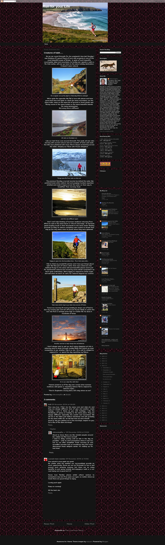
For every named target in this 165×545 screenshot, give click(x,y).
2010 (103, 417)
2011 (103, 415)
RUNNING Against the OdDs (110, 221)
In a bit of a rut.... (107, 379)
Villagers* (104, 204)
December (106, 367)
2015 (103, 406)
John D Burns (106, 233)
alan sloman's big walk (108, 285)
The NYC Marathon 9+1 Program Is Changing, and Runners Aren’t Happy (110, 196)
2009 (103, 420)
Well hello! (110, 242)
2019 (103, 358)
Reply (50, 425)
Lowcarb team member (56, 459)
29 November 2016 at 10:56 (77, 459)
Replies (53, 429)
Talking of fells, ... (107, 315)
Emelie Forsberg (106, 297)
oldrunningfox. (58, 432)
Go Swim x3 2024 (106, 280)
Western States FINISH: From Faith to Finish (113, 224)
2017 (103, 363)
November (106, 370)
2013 (103, 410)
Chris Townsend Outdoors (109, 209)
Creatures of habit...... (109, 372)
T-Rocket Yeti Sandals (113, 329)
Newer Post (49, 524)
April (104, 396)
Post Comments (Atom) (74, 530)
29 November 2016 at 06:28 (63, 404)
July (104, 389)
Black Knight (105, 253)
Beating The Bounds (108, 202)
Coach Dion (105, 327)
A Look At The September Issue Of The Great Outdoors (113, 212)
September (106, 384)
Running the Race (107, 303)
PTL (109, 317)
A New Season (112, 305)
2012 (103, 413)
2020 (103, 356)
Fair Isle (104, 267)
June (104, 391)
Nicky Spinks (105, 345)
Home (46, 44)
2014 (103, 408)
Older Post (89, 524)
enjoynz (89, 541)
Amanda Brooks (106, 193)
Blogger (105, 541)
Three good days (107, 376)
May (104, 393)
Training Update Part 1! (107, 298)
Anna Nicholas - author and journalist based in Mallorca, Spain (110, 341)
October (105, 382)
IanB (49, 404)
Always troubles (106, 254)
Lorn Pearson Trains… (108, 279)
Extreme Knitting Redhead (109, 241)
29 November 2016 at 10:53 (77, 432)
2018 (103, 361)
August (105, 386)
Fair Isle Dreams (112, 268)
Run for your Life (56, 6)
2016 (103, 365)
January (105, 403)
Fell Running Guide (107, 259)
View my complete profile (106, 131)
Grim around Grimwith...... (110, 374)
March (105, 398)
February (106, 400)
